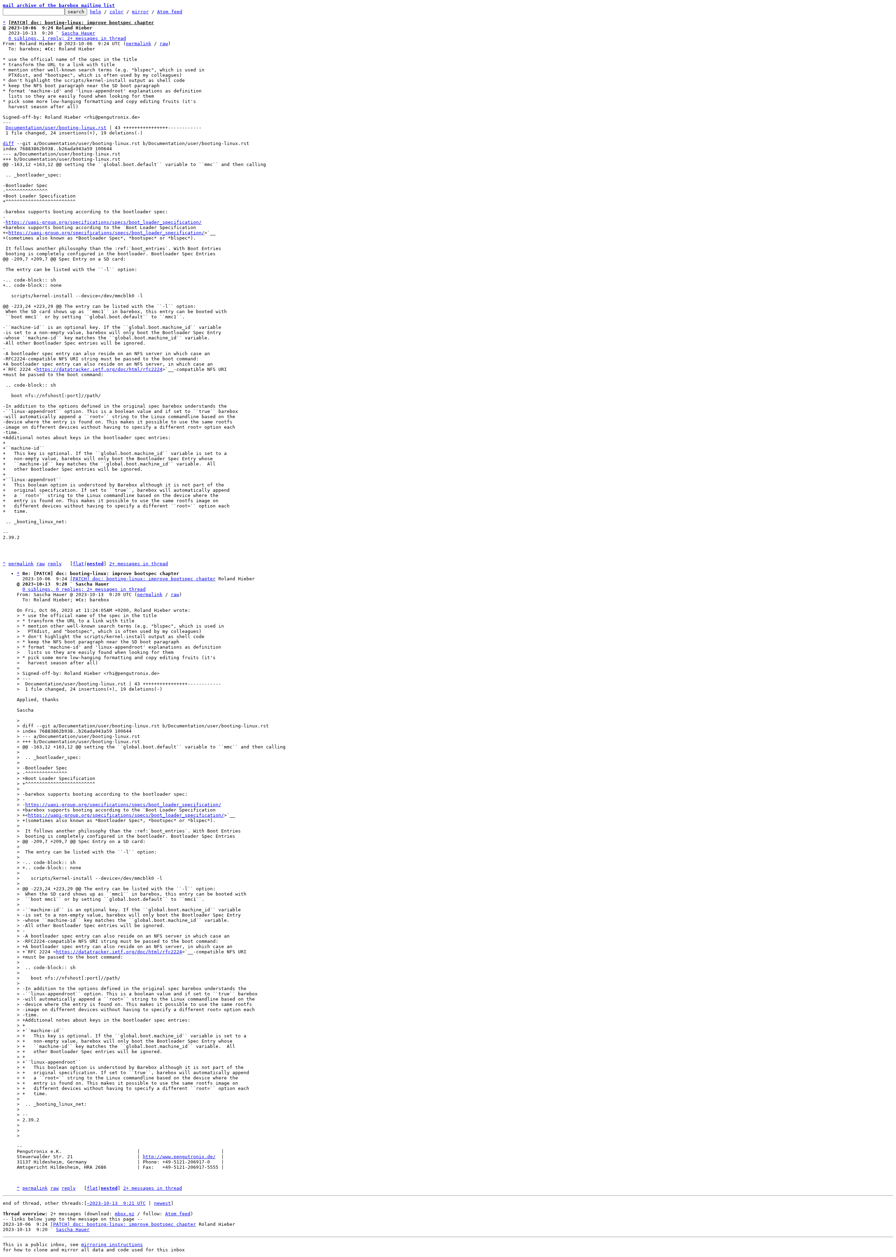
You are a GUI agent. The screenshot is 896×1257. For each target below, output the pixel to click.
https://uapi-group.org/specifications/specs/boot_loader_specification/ (104, 222)
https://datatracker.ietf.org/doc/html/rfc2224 (99, 369)
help (95, 11)
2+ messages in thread (138, 563)
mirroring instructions (112, 1244)
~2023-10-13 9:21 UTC (116, 1203)
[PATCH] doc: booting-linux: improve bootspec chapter (143, 578)
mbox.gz (124, 1213)
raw (164, 43)
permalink (138, 43)
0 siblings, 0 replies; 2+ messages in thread (84, 589)
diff (8, 143)
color (117, 11)
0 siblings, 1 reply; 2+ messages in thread (67, 38)
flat (78, 563)
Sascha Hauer (78, 33)
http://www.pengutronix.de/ (179, 1156)
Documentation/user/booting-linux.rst (56, 127)
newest (162, 1203)
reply (55, 563)
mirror (140, 11)
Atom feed (169, 11)
